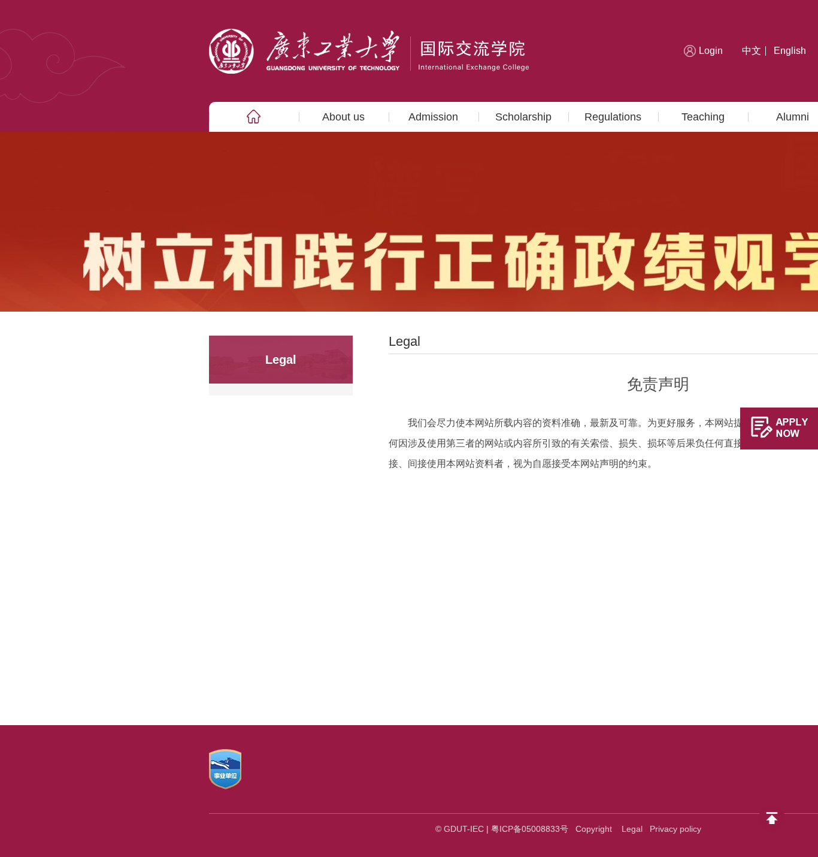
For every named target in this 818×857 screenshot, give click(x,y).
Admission (433, 117)
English (790, 51)
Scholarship (523, 117)
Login (711, 51)
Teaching (703, 117)
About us (343, 117)
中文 (751, 51)
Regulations (612, 117)
